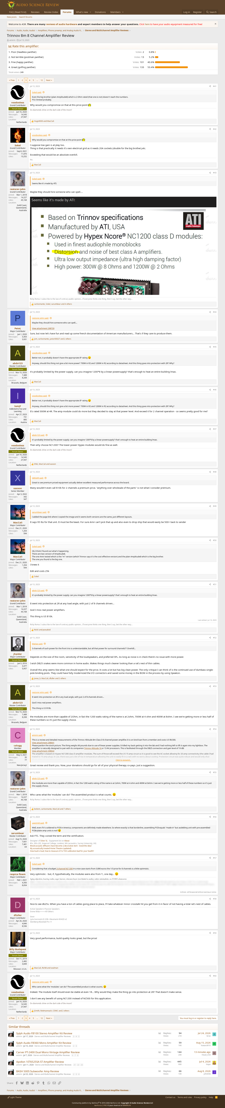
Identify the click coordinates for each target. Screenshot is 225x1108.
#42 (214, 129)
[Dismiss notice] (215, 24)
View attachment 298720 (43, 328)
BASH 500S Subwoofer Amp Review (37, 1071)
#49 (214, 506)
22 (78, 1065)
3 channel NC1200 (64, 868)
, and (45, 464)
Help (211, 1097)
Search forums (25, 17)
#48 (214, 472)
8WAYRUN (127, 1105)
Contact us (170, 1097)
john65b (207, 1074)
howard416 (206, 1045)
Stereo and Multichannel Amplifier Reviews (52, 1036)
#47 (214, 429)
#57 (214, 858)
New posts (12, 17)
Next (48, 80)
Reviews (35, 12)
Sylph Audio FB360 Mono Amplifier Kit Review (43, 1043)
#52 (214, 637)
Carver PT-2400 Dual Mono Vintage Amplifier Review (48, 1052)
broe (209, 1036)
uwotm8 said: (38, 823)
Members (115, 12)
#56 (214, 817)
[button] (90, 12)
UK (25, 847)
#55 (214, 772)
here (147, 24)
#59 (214, 933)
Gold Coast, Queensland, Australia (21, 208)
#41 (214, 86)
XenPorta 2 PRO (100, 1105)
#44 (214, 312)
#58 (214, 898)
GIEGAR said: (37, 478)
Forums (67, 12)
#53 (214, 686)
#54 (214, 729)
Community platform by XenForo (96, 1103)
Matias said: (37, 643)
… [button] (37, 80)
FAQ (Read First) (17, 12)
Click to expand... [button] (123, 760)
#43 (214, 172)
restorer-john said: (40, 318)
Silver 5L (44, 840)
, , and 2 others (52, 339)
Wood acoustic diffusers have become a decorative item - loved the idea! (61, 845)
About (66, 840)
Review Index (51, 12)
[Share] (210, 86)
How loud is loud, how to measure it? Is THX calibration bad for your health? (62, 851)
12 (42, 80)
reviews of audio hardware (62, 24)
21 (75, 1065)
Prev (13, 80)
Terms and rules (185, 1097)
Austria (24, 422)
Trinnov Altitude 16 (93, 748)
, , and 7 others (52, 809)
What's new (82, 12)
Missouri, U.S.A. (20, 969)
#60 (214, 976)
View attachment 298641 (43, 742)
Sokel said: (36, 92)
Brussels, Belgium (19, 382)
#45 (214, 347)
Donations (100, 12)
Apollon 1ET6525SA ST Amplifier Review (40, 1061)
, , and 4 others (53, 304)
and (44, 121)
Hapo (208, 1064)
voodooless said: (39, 135)
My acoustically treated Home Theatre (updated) (50, 848)
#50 (214, 540)
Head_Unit (206, 1054)
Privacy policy (200, 1097)
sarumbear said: (39, 512)
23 (82, 1065)
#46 (214, 389)
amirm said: (37, 735)
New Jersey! (22, 765)
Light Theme (15, 1097)
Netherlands (21, 122)
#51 (214, 584)
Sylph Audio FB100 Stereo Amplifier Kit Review (44, 1033)
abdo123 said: (38, 435)
